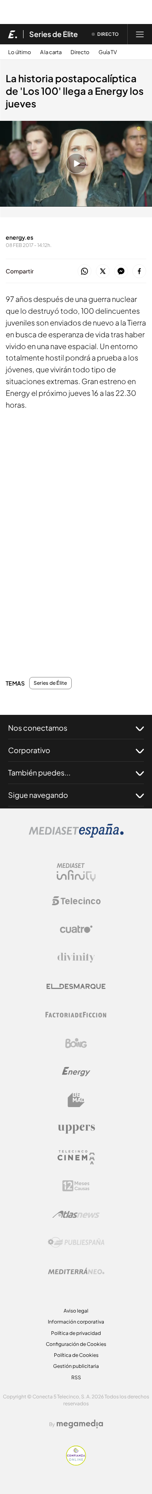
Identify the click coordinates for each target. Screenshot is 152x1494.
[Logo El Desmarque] (76, 986)
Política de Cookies (76, 1355)
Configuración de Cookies (76, 1344)
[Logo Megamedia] (80, 1424)
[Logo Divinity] (76, 958)
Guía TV (107, 52)
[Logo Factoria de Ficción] (76, 1015)
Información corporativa (76, 1322)
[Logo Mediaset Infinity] (76, 872)
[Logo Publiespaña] (76, 1242)
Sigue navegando (38, 794)
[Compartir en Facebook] (139, 271)
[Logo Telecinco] (76, 901)
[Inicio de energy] (12, 34)
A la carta (51, 52)
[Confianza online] (76, 1463)
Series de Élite (53, 34)
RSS (76, 1377)
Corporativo (29, 750)
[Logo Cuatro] (76, 929)
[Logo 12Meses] (76, 1185)
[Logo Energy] (76, 1072)
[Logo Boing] (76, 1043)
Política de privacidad (76, 1333)
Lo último (19, 52)
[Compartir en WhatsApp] (84, 271)
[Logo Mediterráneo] (76, 1271)
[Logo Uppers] (76, 1128)
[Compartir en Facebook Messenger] (121, 271)
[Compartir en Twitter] (103, 271)
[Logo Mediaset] (76, 835)
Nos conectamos (37, 727)
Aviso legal (76, 1311)
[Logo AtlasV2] (76, 1214)
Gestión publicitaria (76, 1366)
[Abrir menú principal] (140, 34)
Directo (80, 52)
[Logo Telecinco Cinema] (76, 1157)
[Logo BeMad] (76, 1100)
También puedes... (39, 772)
